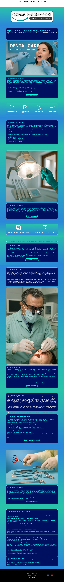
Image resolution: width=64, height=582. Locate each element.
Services (25, 1)
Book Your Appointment (32, 95)
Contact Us (32, 1)
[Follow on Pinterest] (52, 575)
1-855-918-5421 (26, 564)
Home (20, 1)
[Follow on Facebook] (48, 575)
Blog (44, 1)
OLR (28, 573)
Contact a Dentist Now (32, 385)
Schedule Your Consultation (32, 37)
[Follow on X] (50, 575)
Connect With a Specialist (32, 259)
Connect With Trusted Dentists (32, 440)
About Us (39, 1)
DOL (33, 573)
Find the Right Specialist (32, 501)
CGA (30, 573)
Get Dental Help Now (32, 216)
